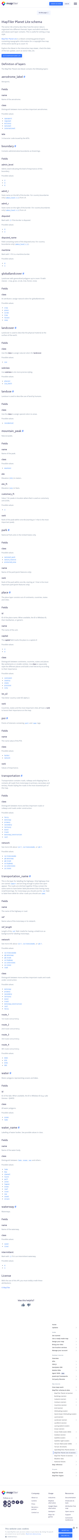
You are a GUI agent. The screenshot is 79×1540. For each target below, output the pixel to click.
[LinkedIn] (13, 1501)
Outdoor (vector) (60, 1435)
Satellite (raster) (59, 1438)
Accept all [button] (65, 1530)
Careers (34, 1501)
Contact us (35, 1512)
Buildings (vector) (60, 1396)
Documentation (70, 1498)
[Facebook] (17, 1501)
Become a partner (34, 1508)
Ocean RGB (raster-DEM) (62, 1432)
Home (54, 1325)
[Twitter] (4, 1501)
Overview (55, 1358)
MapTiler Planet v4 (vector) (63, 1393)
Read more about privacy (33, 1534)
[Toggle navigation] (75, 4)
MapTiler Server (57, 1473)
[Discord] (8, 1505)
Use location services (59, 1347)
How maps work (57, 1387)
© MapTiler (6, 1287)
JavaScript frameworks (60, 1376)
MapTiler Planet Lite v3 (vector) (65, 1453)
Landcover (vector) (60, 1420)
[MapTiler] (10, 3)
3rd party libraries (58, 1379)
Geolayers (51, 1511)
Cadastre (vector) (60, 1399)
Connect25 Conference (69, 1519)
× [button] (76, 1528)
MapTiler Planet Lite (9, 39)
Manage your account (59, 1350)
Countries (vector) (60, 1405)
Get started (56, 1336)
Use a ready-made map (60, 1338)
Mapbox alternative (52, 1502)
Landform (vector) (60, 1423)
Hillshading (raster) (60, 1411)
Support (68, 1515)
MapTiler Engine (57, 1476)
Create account (56, 4)
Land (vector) (58, 1417)
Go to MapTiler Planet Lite (12, 56)
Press (33, 1504)
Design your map (58, 1341)
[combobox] (74, 1528)
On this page (43, 13)
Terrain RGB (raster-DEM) (63, 1444)
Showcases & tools (69, 1502)
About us (34, 1498)
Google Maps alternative (52, 1507)
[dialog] (39, 1532)
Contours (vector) (60, 1402)
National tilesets (60, 1462)
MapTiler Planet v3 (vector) (63, 1456)
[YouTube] (4, 1505)
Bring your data (57, 1344)
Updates (55, 1328)
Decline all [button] (65, 1535)
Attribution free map (70, 1507)
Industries (51, 1498)
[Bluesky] (8, 1501)
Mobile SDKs (56, 1370)
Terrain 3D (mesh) (60, 1447)
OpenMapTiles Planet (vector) (64, 1450)
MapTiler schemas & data (61, 1390)
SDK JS (54, 1364)
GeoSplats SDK (57, 1367)
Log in (67, 4)
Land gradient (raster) (61, 1426)
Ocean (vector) (59, 1429)
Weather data (59, 1459)
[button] (30, 1536)
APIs (53, 1361)
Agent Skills (58, 1373)
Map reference (57, 1465)
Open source (69, 1511)
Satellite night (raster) (61, 1441)
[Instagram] (21, 1501)
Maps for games (51, 1516)
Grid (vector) (58, 1408)
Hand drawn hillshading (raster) (65, 1414)
